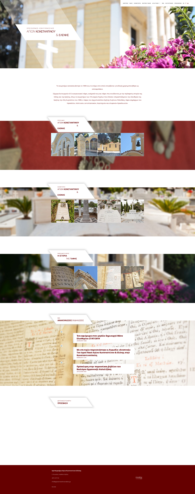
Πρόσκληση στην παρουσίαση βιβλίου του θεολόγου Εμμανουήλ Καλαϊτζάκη (99, 368)
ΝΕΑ (163, 3)
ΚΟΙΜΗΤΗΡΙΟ (137, 3)
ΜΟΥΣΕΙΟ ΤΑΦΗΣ (146, 3)
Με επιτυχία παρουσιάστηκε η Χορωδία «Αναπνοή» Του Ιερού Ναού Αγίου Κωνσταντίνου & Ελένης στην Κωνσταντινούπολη (104, 352)
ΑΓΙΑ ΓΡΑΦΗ (155, 3)
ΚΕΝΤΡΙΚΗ (125, 3)
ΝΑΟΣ (131, 3)
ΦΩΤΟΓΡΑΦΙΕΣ (169, 3)
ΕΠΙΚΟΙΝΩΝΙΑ (178, 3)
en (183, 3)
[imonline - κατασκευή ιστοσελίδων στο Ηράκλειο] (139, 477)
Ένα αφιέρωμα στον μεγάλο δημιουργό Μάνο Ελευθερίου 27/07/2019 (100, 337)
